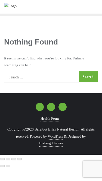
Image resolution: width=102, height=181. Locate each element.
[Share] (13, 159)
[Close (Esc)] (19, 159)
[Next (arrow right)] (8, 166)
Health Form (50, 118)
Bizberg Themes (51, 143)
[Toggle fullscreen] (8, 159)
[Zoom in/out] (2, 159)
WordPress (55, 136)
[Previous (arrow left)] (2, 166)
